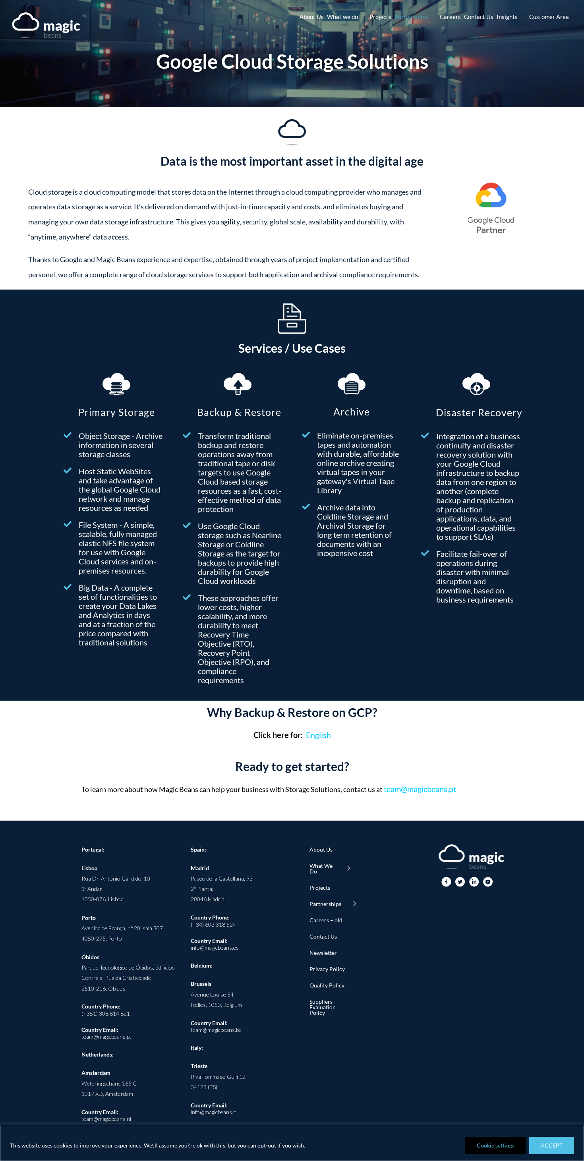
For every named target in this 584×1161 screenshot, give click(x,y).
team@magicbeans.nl (106, 1118)
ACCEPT (552, 1145)
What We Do (321, 868)
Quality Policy (326, 985)
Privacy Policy (327, 969)
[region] (292, 1143)
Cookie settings (495, 1145)
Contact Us (323, 936)
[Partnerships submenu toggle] (354, 904)
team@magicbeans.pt (420, 789)
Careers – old (325, 920)
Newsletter (323, 952)
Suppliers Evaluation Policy (322, 1007)
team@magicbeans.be (216, 1029)
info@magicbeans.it (213, 1112)
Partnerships (325, 903)
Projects (319, 887)
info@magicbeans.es (215, 947)
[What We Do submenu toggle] (348, 868)
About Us (321, 849)
